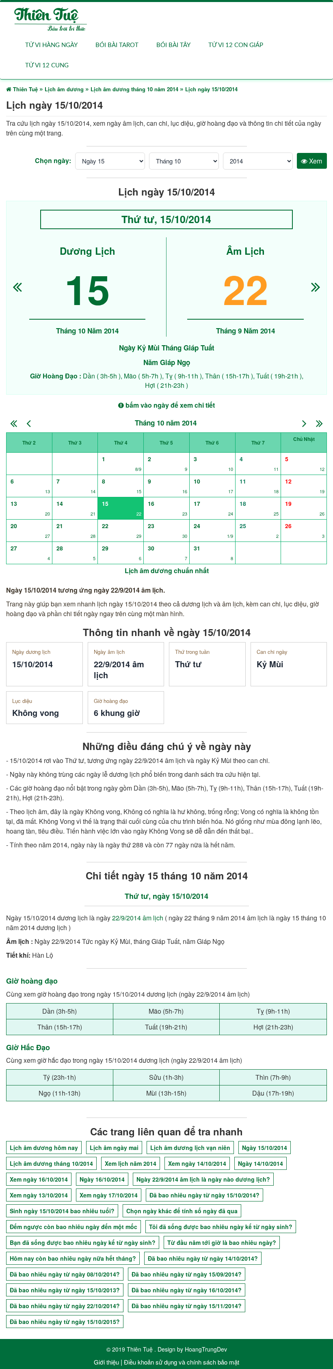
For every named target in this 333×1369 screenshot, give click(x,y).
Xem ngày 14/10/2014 (197, 1163)
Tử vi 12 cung (47, 65)
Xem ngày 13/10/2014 (39, 1195)
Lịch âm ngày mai (114, 1147)
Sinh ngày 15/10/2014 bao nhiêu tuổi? (62, 1211)
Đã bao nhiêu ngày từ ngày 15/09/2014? (187, 1274)
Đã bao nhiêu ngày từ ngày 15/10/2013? (65, 1290)
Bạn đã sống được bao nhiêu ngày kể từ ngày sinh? (83, 1242)
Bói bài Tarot (116, 45)
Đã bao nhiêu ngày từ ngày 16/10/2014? (187, 1290)
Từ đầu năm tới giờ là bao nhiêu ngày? (221, 1242)
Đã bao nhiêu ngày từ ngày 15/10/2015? (65, 1321)
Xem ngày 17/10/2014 (109, 1195)
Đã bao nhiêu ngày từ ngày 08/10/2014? (65, 1274)
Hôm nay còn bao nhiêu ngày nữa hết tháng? (73, 1258)
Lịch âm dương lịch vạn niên (190, 1147)
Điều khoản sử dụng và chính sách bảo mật (181, 1362)
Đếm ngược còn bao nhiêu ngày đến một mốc (73, 1227)
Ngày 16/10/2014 (102, 1179)
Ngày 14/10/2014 (260, 1163)
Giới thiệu (106, 1362)
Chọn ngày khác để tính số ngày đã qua (182, 1211)
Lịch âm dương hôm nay (44, 1147)
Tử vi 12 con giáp (235, 45)
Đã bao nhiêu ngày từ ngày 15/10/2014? (204, 1195)
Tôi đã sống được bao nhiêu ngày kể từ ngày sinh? (220, 1227)
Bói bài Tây (173, 45)
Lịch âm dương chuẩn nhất (167, 570)
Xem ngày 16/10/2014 (39, 1179)
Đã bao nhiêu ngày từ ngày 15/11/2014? (187, 1306)
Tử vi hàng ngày (51, 45)
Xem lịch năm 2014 (130, 1163)
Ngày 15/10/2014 (264, 1147)
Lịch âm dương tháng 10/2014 (51, 1163)
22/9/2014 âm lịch (137, 917)
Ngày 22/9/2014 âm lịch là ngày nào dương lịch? (203, 1179)
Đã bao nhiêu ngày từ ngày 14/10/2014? (203, 1258)
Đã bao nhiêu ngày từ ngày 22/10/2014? (65, 1306)
